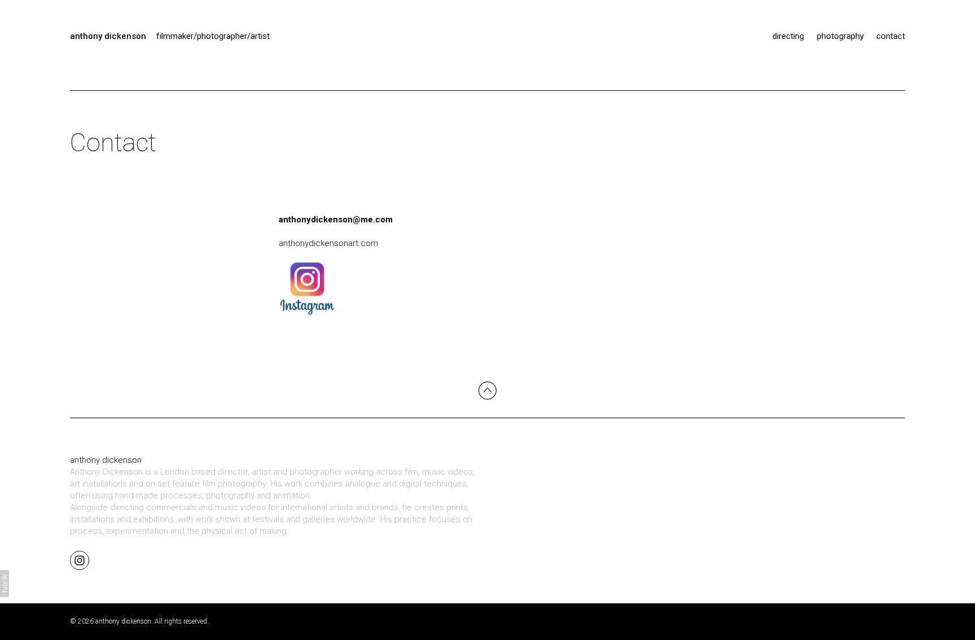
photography (840, 36)
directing (788, 36)
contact (890, 36)
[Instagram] (79, 560)
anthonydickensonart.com (328, 243)
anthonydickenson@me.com (336, 219)
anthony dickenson (106, 460)
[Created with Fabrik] (4, 583)
